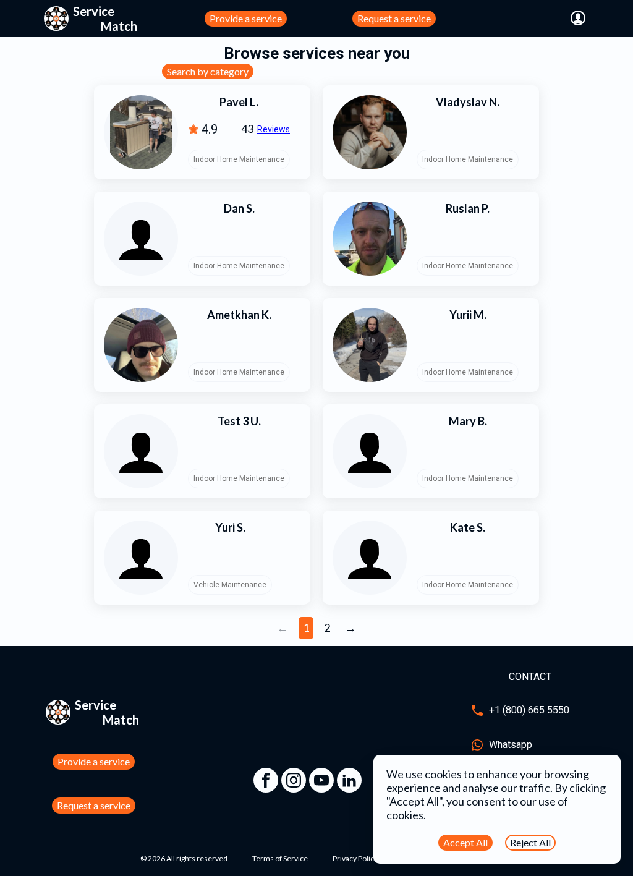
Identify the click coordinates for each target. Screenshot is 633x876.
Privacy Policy (355, 858)
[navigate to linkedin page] (349, 780)
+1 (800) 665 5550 (529, 710)
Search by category (208, 71)
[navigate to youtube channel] (321, 780)
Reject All (530, 842)
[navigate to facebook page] (265, 780)
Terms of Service (280, 858)
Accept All (465, 842)
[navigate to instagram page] (293, 780)
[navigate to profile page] (578, 19)
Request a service (394, 18)
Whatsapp (510, 745)
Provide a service (246, 18)
